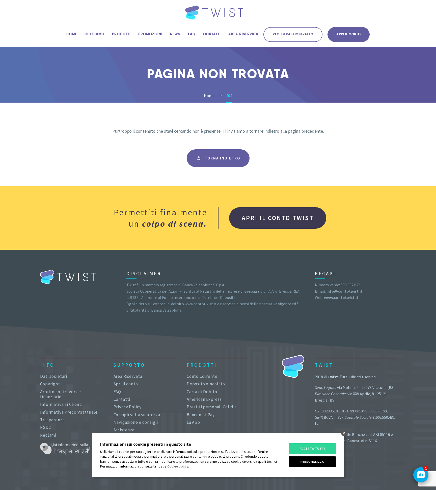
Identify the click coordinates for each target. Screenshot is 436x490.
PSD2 (45, 427)
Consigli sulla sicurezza (137, 414)
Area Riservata (128, 376)
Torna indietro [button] (218, 158)
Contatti (212, 34)
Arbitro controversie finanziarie (60, 394)
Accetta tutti (312, 448)
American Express (204, 399)
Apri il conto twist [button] (278, 218)
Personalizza (312, 461)
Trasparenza (52, 419)
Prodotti (121, 34)
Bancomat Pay (201, 414)
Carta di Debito (202, 391)
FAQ (192, 34)
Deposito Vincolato (206, 383)
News (175, 34)
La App (193, 422)
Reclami (48, 435)
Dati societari (53, 376)
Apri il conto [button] (348, 34)
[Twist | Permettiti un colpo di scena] (214, 12)
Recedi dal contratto (293, 34)
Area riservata (243, 34)
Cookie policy (177, 466)
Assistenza (124, 429)
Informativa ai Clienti (61, 404)
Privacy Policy (128, 406)
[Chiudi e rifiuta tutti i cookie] (344, 433)
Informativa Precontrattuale (69, 412)
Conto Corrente (202, 376)
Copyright (50, 383)
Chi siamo (94, 34)
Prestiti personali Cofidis (212, 406)
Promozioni (150, 34)
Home (71, 34)
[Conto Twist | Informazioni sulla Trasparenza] (65, 449)
